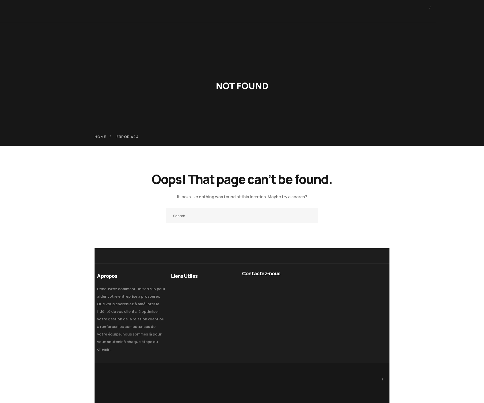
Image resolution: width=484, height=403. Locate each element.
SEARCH (310, 215)
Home (100, 136)
